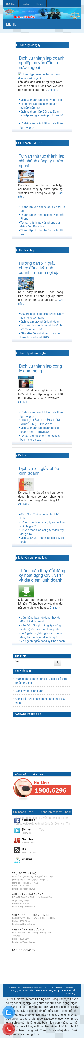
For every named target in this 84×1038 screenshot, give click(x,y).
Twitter (26, 830)
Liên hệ (25, 3)
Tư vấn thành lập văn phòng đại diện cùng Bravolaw (40, 224)
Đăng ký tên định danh (29, 691)
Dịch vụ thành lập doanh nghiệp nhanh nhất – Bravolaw (40, 430)
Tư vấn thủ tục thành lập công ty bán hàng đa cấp (40, 437)
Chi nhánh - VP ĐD (30, 143)
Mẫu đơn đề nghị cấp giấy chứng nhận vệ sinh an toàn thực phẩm (40, 627)
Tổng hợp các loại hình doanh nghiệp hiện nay (38, 105)
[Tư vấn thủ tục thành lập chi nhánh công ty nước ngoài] (26, 176)
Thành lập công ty (29, 45)
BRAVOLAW (65, 990)
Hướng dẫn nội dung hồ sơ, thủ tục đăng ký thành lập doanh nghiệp (41, 635)
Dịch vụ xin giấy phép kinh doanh (40, 321)
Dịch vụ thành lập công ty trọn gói (41, 100)
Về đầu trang (70, 992)
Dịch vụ (22, 455)
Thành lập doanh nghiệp (33, 353)
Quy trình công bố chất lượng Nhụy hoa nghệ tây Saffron (42, 315)
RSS (29, 850)
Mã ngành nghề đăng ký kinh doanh (42, 641)
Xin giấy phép (26, 250)
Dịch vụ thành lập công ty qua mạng (40, 368)
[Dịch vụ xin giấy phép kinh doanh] (26, 484)
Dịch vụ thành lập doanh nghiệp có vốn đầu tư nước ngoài (41, 62)
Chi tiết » (53, 90)
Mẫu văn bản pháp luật (32, 557)
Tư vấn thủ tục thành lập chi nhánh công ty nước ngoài (41, 160)
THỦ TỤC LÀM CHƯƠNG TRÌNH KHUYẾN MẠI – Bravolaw (40, 422)
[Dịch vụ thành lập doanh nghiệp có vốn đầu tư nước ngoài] (42, 76)
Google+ (28, 840)
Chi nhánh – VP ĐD (25, 812)
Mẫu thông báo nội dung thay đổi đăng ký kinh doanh (40, 619)
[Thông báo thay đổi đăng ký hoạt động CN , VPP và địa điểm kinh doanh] (26, 591)
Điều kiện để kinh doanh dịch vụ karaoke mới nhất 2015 (40, 335)
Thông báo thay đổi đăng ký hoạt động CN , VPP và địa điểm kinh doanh (42, 575)
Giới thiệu (10, 3)
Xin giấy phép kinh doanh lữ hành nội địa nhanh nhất (41, 327)
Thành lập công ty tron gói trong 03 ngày (35, 987)
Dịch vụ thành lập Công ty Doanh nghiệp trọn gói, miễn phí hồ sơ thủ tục (41, 115)
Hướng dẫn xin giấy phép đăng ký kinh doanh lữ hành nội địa (39, 267)
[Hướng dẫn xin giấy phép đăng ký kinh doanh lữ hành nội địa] (26, 283)
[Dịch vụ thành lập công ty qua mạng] (26, 381)
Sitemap (39, 3)
